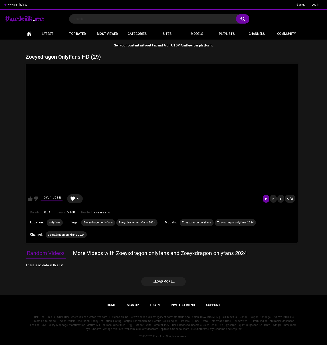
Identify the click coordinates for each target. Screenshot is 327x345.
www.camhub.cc (17, 4)
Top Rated (77, 34)
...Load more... (163, 281)
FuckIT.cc (159, 336)
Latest (47, 34)
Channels (257, 34)
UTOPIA (177, 45)
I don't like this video (36, 199)
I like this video (30, 199)
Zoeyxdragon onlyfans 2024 (137, 222)
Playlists (227, 34)
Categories (137, 34)
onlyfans (55, 222)
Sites (167, 34)
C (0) (290, 198)
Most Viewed (107, 34)
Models (197, 34)
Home (29, 34)
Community (286, 34)
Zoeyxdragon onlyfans (98, 222)
